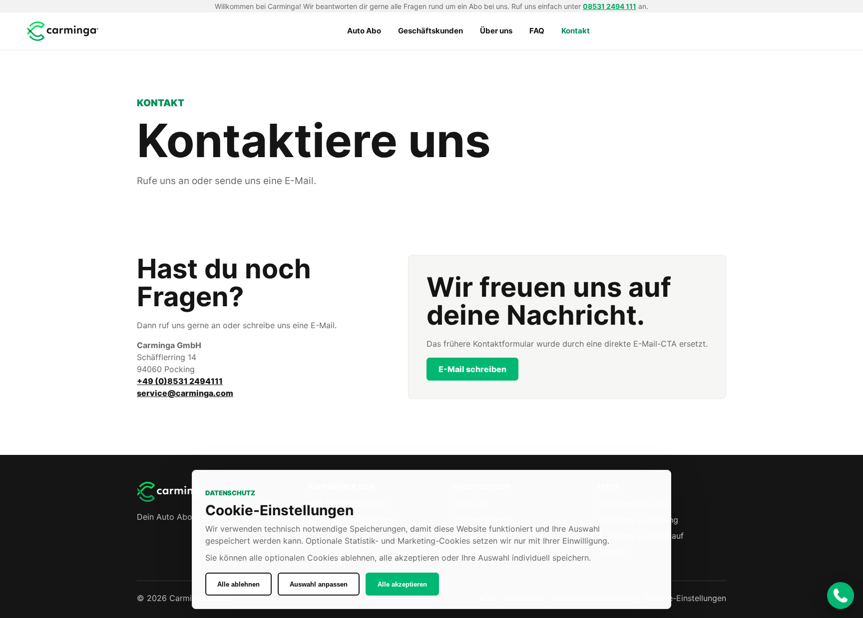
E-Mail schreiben (472, 369)
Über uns (496, 30)
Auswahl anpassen (319, 584)
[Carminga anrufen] (840, 595)
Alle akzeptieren (402, 584)
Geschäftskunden (430, 30)
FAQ (536, 30)
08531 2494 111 (609, 6)
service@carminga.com (185, 393)
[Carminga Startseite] (64, 31)
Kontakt (575, 30)
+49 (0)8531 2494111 (180, 381)
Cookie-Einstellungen (686, 598)
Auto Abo (364, 30)
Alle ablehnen (238, 584)
